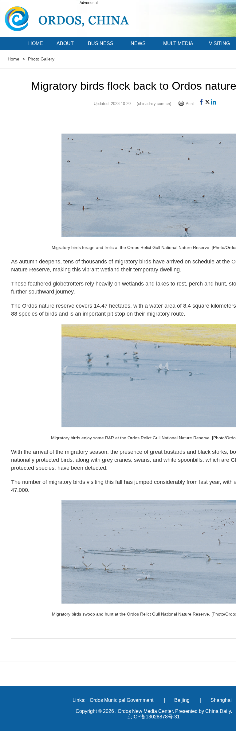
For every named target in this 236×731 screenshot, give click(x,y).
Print (190, 103)
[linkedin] (213, 103)
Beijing (182, 700)
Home (13, 58)
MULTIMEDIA (178, 43)
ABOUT (65, 43)
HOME (35, 43)
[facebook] (201, 103)
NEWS (138, 43)
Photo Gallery (41, 58)
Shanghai (221, 700)
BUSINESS (100, 43)
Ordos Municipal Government (121, 700)
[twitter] (207, 103)
